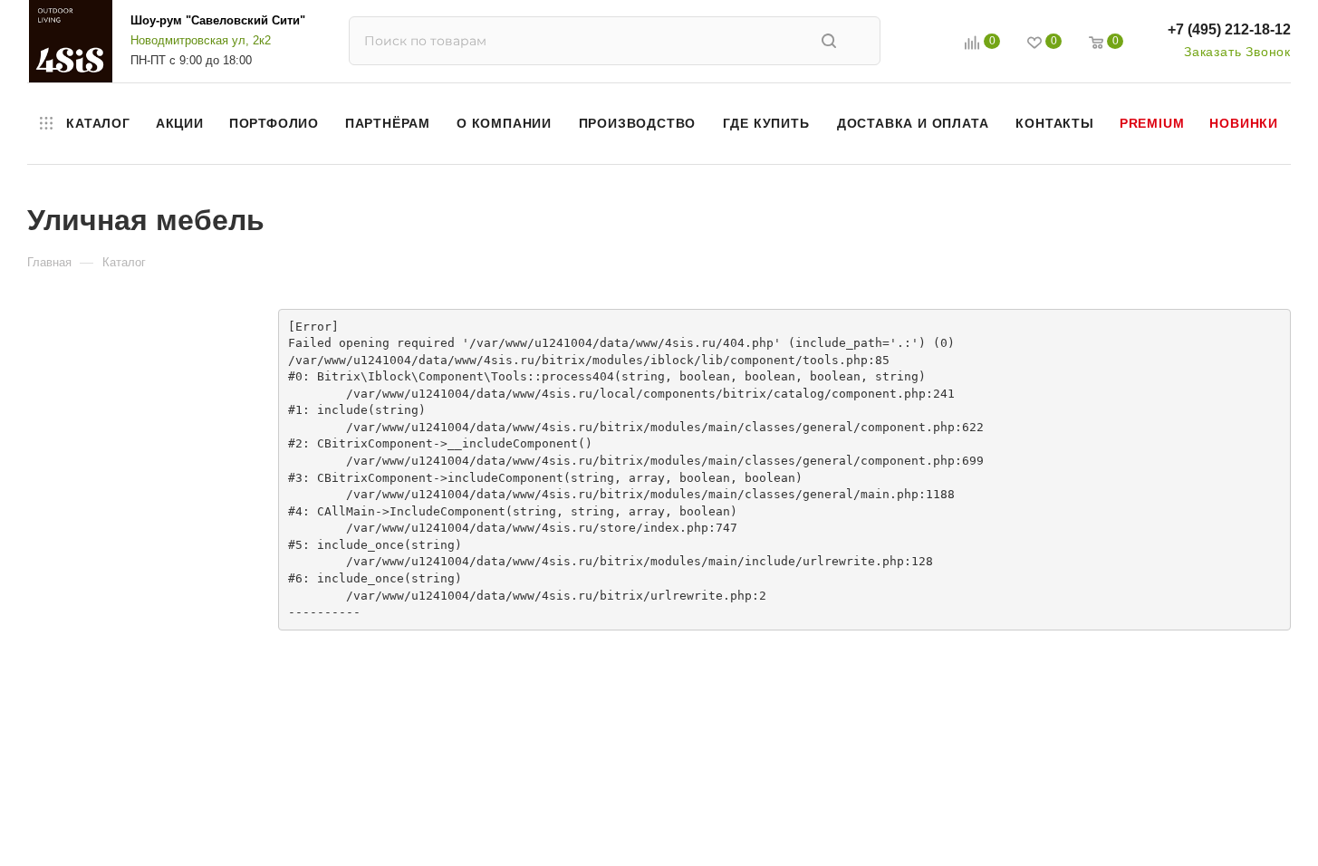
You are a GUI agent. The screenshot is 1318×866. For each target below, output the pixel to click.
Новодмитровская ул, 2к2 (200, 40)
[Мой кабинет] (931, 45)
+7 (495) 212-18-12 (1229, 29)
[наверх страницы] (1230, 819)
